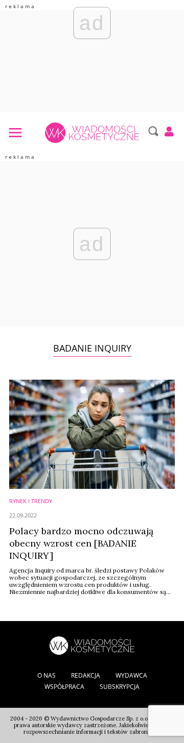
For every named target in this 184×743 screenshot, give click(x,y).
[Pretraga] (152, 131)
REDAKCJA (85, 675)
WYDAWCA (131, 675)
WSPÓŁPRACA (64, 686)
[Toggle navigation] (15, 132)
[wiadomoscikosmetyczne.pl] (91, 132)
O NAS (46, 675)
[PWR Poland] (92, 644)
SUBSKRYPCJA (120, 686)
